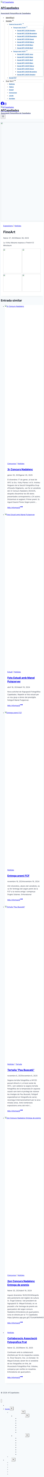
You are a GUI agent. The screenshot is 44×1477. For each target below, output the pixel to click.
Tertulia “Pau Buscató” (20, 1069)
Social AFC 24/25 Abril (25, 60)
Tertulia (19, 1064)
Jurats (11, 96)
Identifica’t (10, 18)
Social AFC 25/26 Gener (25, 39)
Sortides (12, 98)
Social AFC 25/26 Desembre (27, 36)
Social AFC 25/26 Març (25, 45)
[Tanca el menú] (1, 1401)
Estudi (11, 90)
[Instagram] (5, 104)
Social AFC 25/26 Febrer (25, 42)
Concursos (13, 93)
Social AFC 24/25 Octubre (26, 74)
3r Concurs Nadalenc (20, 469)
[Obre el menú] (3, 116)
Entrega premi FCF (18, 875)
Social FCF (12, 78)
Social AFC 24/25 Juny (25, 54)
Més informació (15, 508)
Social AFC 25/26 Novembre (27, 33)
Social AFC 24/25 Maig (25, 57)
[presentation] (24, 382)
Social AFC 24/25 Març (25, 63)
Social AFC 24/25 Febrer (25, 66)
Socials (7, 1409)
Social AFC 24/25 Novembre (27, 72)
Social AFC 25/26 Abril (25, 48)
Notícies (12, 84)
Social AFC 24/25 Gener (25, 69)
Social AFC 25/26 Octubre (26, 30)
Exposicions (8, 226)
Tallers (11, 87)
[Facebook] (2, 104)
